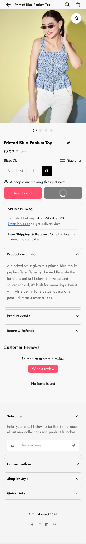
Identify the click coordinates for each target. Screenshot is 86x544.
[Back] (8, 4)
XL (47, 171)
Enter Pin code (19, 223)
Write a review (43, 368)
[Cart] (77, 4)
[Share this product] (68, 143)
